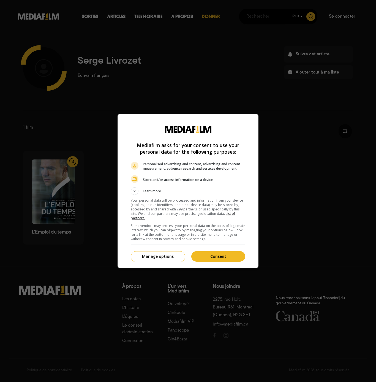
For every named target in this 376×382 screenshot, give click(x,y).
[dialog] (188, 191)
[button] (188, 191)
